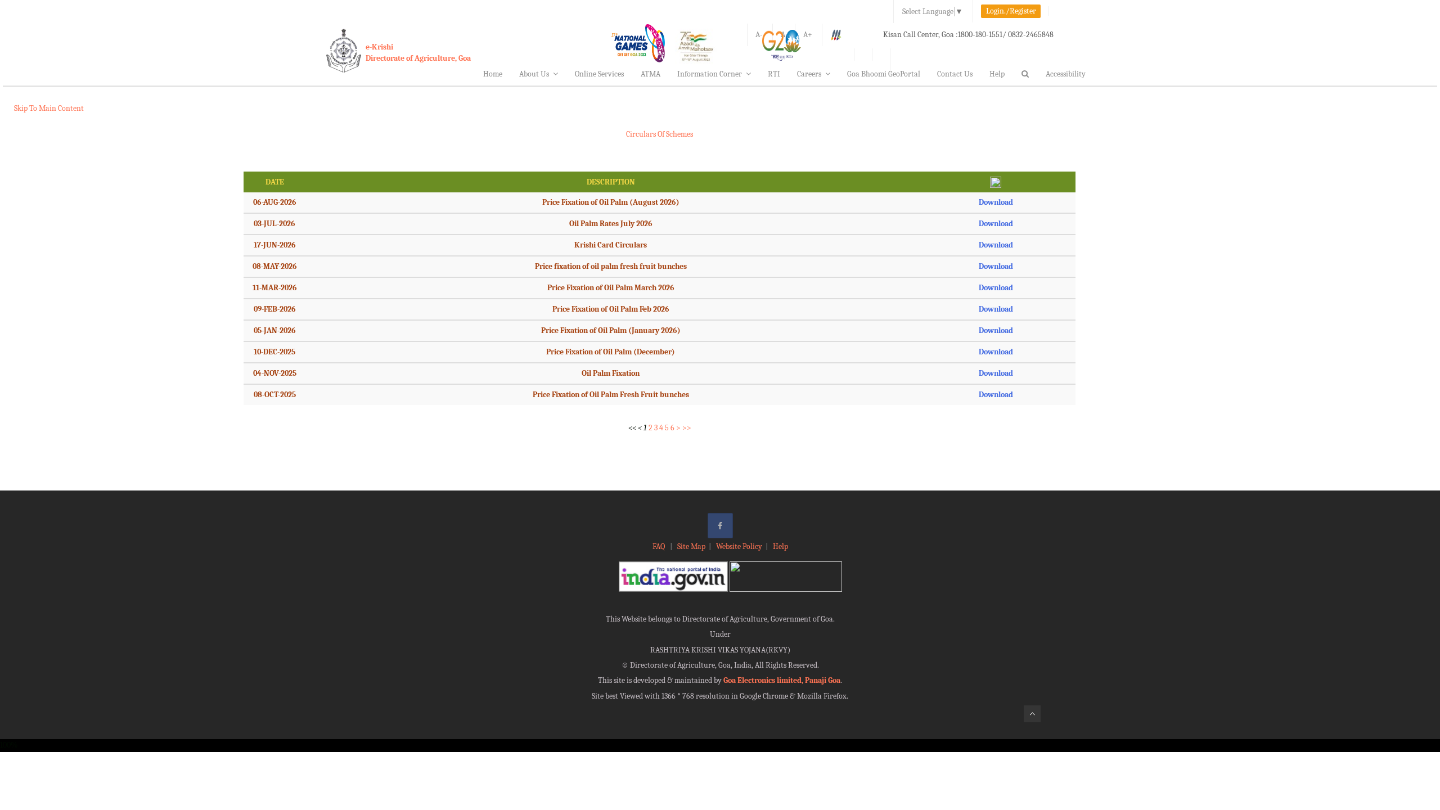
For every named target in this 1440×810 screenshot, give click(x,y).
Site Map (691, 546)
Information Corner (709, 74)
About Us (534, 74)
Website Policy (739, 546)
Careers (809, 74)
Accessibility (1066, 74)
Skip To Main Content (49, 108)
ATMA (650, 74)
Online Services (599, 74)
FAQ (659, 546)
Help (997, 74)
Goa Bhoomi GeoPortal (883, 74)
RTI (774, 74)
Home (492, 74)
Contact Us (955, 74)
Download (996, 202)
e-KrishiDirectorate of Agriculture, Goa (418, 52)
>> (686, 428)
